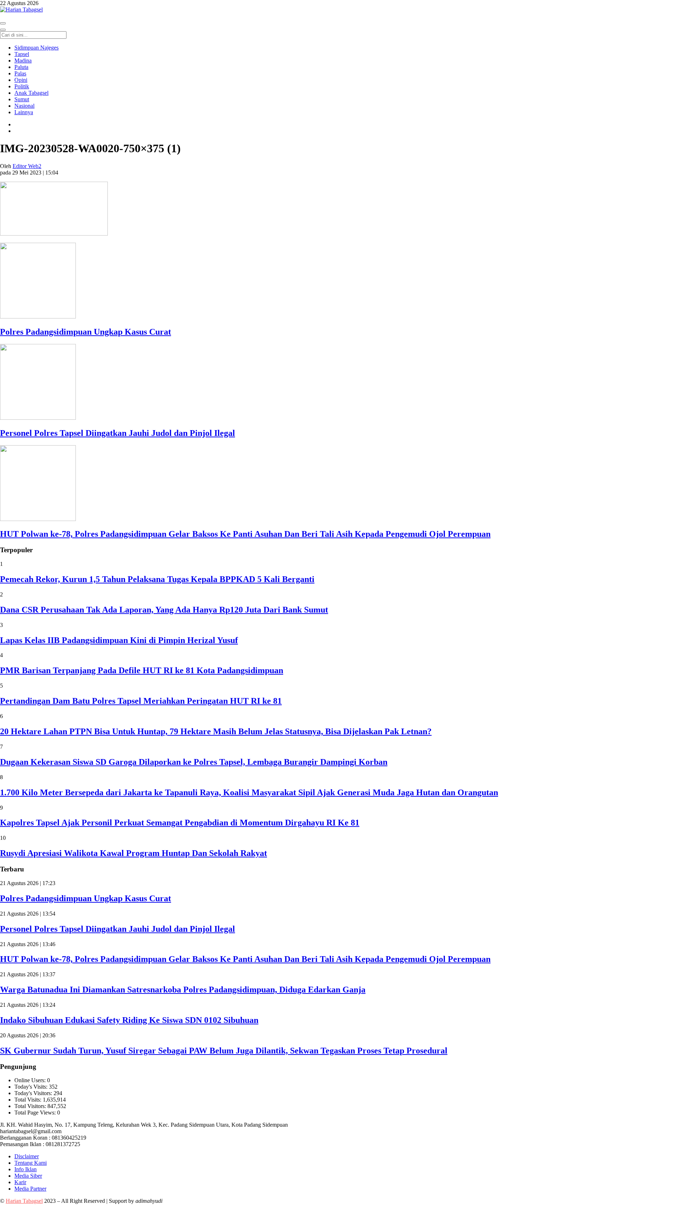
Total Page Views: (35, 1112)
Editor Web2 (27, 166)
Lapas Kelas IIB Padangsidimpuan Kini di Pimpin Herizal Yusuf (119, 640)
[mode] (3, 23)
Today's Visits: (31, 1087)
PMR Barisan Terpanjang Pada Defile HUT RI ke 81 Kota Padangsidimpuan (141, 670)
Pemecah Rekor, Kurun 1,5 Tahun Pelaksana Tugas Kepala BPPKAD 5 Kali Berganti (157, 579)
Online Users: (30, 1080)
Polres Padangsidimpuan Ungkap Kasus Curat (85, 331)
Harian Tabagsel (24, 1201)
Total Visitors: (30, 1106)
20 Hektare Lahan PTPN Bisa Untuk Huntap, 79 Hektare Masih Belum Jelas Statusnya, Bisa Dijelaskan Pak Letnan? (216, 731)
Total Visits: (28, 1100)
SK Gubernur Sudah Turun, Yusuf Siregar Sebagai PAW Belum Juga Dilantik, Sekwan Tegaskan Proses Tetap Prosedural (223, 1050)
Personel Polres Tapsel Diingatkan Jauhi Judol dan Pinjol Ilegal (117, 433)
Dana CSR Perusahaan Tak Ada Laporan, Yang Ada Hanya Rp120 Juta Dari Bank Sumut (164, 609)
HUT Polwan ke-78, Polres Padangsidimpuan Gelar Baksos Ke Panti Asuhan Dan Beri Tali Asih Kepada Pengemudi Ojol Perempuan (245, 534)
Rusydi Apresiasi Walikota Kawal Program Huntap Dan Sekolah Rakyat (133, 853)
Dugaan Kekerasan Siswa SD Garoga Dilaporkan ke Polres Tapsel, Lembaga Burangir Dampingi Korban (193, 762)
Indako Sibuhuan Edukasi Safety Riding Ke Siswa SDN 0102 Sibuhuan (129, 1020)
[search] (3, 30)
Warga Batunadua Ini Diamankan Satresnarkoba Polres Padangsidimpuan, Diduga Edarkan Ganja (182, 989)
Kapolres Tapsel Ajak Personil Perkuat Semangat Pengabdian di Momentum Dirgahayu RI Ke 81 (179, 822)
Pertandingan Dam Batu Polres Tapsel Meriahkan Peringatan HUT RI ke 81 (141, 701)
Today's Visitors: (34, 1093)
